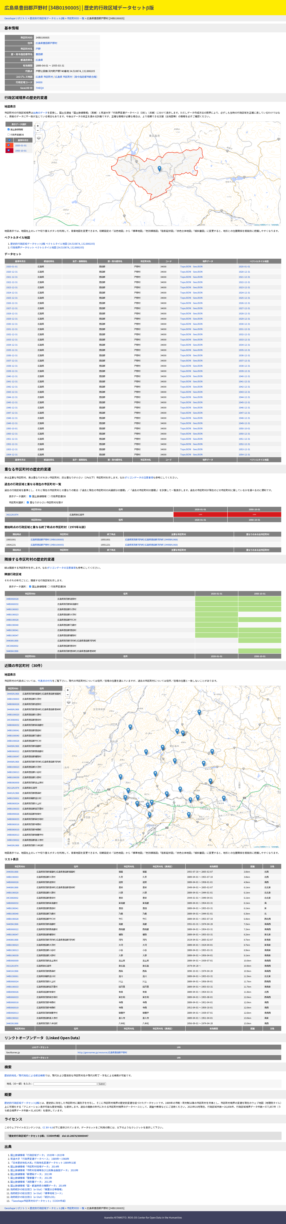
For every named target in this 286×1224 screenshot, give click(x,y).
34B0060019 (12, 1007)
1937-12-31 (12, 360)
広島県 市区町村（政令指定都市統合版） (77, 76)
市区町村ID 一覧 (75, 18)
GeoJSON (198, 266)
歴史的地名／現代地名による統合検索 (24, 1075)
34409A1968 (12, 923)
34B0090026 (12, 991)
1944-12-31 (12, 397)
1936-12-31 (12, 355)
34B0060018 (12, 1002)
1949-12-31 (12, 423)
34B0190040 (12, 624)
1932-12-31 (12, 334)
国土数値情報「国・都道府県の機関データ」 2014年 (38, 1185)
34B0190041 (12, 630)
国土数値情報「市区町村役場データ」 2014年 (34, 1166)
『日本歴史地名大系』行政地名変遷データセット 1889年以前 (43, 1162)
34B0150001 (12, 976)
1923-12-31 (12, 287)
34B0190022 (12, 1017)
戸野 (38, 48)
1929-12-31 (12, 318)
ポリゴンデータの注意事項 (139, 477)
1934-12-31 (12, 344)
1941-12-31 (12, 381)
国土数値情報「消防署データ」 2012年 (31, 1181)
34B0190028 (12, 619)
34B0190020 (12, 892)
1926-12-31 (12, 302)
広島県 (39, 60)
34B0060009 (12, 960)
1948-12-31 (12, 417)
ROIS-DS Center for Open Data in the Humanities (155, 1217)
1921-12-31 (12, 276)
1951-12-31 (12, 438)
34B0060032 (12, 604)
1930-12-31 (12, 323)
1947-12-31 (12, 412)
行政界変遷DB (17, 134)
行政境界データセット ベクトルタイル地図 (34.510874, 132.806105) (47, 247)
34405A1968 (12, 871)
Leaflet (256, 225)
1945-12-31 (12, 402)
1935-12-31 (12, 349)
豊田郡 (39, 54)
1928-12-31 (12, 313)
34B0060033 (12, 997)
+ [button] (38, 125)
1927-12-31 (12, 308)
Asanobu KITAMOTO (115, 1217)
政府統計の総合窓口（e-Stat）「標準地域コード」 (37, 1193)
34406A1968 (12, 650)
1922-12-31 (12, 282)
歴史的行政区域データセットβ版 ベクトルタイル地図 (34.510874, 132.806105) (52, 243)
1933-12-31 (12, 339)
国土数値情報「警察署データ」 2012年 (31, 1178)
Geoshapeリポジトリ (15, 18)
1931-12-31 (12, 329)
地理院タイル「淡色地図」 (270, 225)
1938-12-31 (12, 365)
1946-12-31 (12, 407)
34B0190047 (12, 635)
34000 (39, 82)
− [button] (38, 130)
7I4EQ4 (40, 88)
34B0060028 (12, 598)
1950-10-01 (12, 428)
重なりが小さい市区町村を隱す (46, 502)
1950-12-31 (12, 433)
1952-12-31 (12, 444)
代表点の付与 (45, 680)
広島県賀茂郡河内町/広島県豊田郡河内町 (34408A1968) (151, 539)
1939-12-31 (12, 370)
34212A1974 (12, 514)
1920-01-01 (12, 266)
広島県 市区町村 (44, 76)
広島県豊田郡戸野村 (46, 43)
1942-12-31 (12, 386)
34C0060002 (12, 645)
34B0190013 (12, 950)
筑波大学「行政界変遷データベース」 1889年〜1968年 (39, 1158)
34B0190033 (12, 986)
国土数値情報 (16, 129)
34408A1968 (12, 640)
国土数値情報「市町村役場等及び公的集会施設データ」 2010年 (44, 1170)
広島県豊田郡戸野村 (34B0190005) (47, 539)
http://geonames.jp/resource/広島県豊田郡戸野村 (102, 1052)
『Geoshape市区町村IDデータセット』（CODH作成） (38, 1201)
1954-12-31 (12, 454)
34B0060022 (12, 929)
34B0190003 (12, 609)
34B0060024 (12, 981)
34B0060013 (12, 1012)
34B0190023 (12, 614)
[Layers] (38, 137)
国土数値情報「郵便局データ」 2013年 (31, 1174)
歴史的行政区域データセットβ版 (47, 18)
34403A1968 (12, 1023)
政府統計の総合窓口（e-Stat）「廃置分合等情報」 (37, 1189)
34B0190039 (12, 955)
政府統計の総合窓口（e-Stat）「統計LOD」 (33, 1197)
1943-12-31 (12, 391)
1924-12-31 (12, 292)
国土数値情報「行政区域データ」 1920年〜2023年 (37, 1155)
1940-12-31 (12, 376)
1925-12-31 (12, 297)
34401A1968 (12, 970)
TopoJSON (186, 266)
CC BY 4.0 (48, 1127)
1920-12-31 (12, 271)
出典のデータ (40, 112)
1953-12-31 (12, 449)
